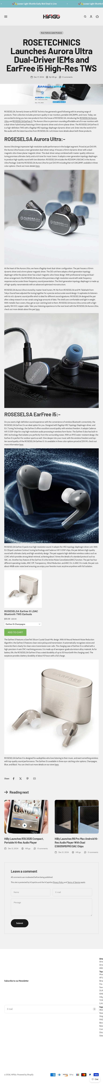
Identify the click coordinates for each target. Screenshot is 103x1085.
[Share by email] (34, 778)
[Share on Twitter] (20, 778)
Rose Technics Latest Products (51, 33)
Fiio (100, 984)
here (38, 166)
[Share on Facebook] (13, 778)
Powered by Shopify (25, 1074)
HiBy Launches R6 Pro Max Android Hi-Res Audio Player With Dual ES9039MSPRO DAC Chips (76, 842)
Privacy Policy (58, 882)
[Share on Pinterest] (27, 778)
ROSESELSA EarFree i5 (22, 121)
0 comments (67, 77)
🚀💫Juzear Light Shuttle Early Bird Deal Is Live (28, 3)
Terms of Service (73, 882)
